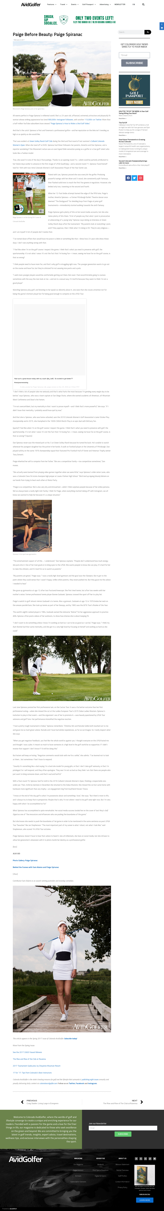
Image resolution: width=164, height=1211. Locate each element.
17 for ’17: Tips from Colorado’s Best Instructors (32, 1072)
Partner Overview (122, 1170)
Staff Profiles (122, 1176)
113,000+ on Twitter (92, 119)
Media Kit (100, 1164)
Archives (78, 1176)
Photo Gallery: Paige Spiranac (25, 860)
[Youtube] (154, 1158)
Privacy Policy (122, 1187)
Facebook (80, 1083)
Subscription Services (78, 1181)
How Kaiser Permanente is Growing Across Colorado (132, 140)
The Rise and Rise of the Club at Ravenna (29, 1059)
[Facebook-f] (136, 1158)
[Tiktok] (150, 1158)
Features (50, 4)
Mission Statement (122, 1164)
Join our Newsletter (97, 1123)
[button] (143, 4)
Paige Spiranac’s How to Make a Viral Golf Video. (70, 123)
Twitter (72, 1083)
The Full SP (123, 122)
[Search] (147, 32)
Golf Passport (87, 4)
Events (73, 4)
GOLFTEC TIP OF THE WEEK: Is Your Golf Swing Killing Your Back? (133, 112)
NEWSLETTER (120, 4)
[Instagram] (140, 178)
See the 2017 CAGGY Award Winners (27, 1052)
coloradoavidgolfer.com (48, 1083)
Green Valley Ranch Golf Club (41, 141)
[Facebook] (128, 178)
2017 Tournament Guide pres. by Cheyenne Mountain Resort (36, 1065)
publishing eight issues (90, 1079)
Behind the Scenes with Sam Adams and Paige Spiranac (36, 867)
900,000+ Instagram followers (60, 119)
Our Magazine (78, 1164)
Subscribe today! (70, 1038)
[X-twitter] (140, 1158)
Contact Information (122, 1181)
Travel (62, 4)
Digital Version (78, 1170)
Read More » (123, 118)
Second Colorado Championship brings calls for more (133, 162)
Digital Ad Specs (100, 1176)
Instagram (92, 1083)
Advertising (104, 4)
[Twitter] (134, 178)
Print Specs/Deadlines (100, 1170)
